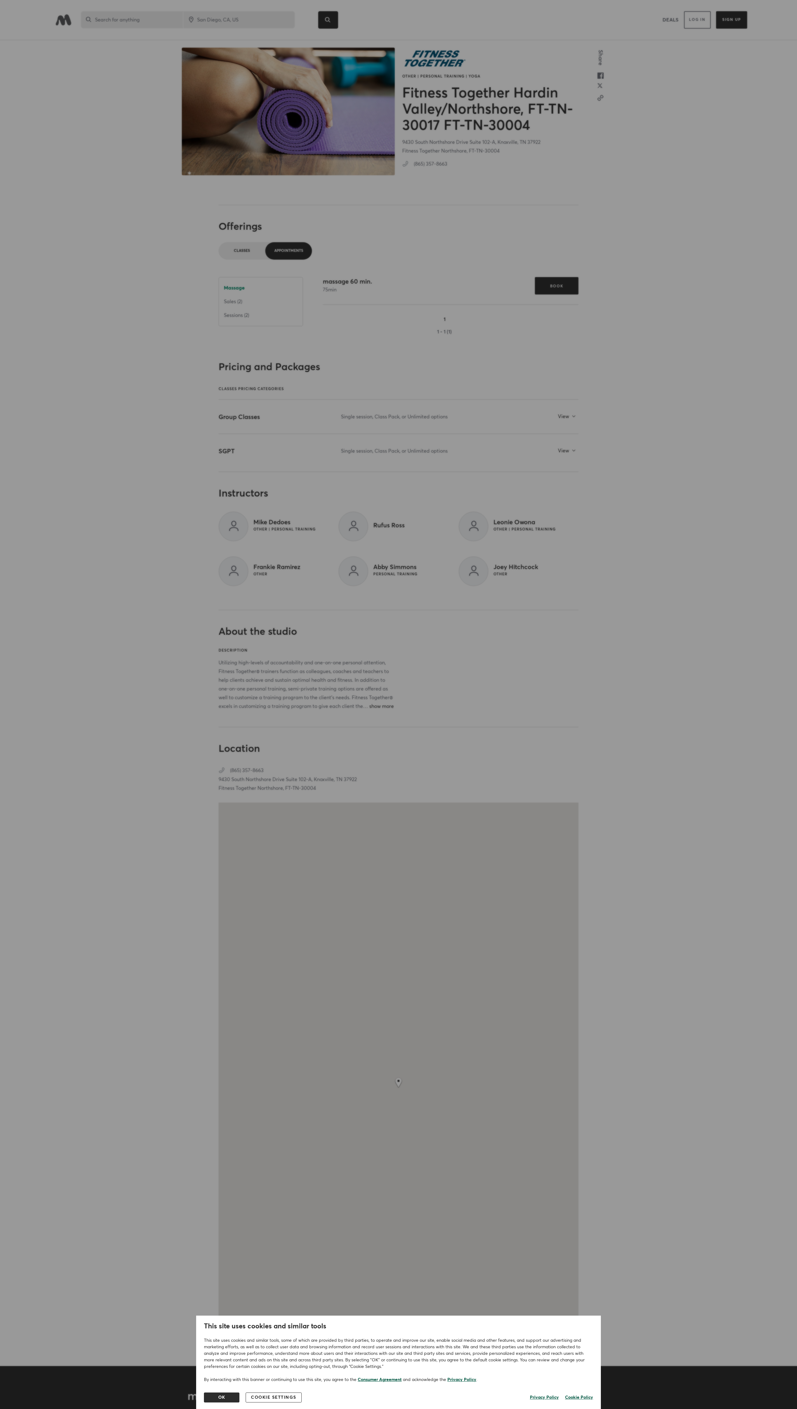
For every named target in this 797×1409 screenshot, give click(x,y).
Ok (221, 1397)
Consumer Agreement (380, 1380)
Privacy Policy (461, 1380)
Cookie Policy (579, 1397)
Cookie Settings (273, 1397)
